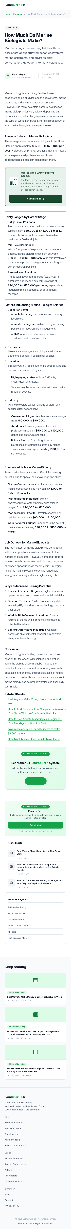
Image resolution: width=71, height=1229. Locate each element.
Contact (9, 1200)
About (8, 1194)
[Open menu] (63, 5)
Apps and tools (12, 1139)
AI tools (8, 1170)
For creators (11, 1175)
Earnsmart (18, 14)
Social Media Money (18, 925)
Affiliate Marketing (17, 907)
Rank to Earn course (15, 1164)
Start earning (35, 198)
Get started (36, 780)
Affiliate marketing (14, 1158)
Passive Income (16, 919)
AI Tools (12, 932)
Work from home (13, 1122)
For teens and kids (14, 1181)
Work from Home (16, 913)
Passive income (13, 1128)
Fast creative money (15, 1145)
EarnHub (15, 5)
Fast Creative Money (18, 938)
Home (8, 14)
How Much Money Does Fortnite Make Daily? (34, 739)
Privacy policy (12, 1205)
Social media (11, 1134)
